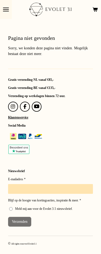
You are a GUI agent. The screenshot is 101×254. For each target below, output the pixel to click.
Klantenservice (18, 117)
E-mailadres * (17, 179)
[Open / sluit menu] (6, 9)
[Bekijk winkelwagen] (95, 9)
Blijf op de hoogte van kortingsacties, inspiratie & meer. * (44, 200)
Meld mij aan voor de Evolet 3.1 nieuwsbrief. (44, 209)
